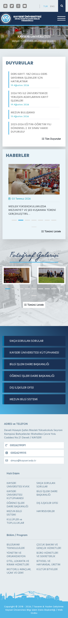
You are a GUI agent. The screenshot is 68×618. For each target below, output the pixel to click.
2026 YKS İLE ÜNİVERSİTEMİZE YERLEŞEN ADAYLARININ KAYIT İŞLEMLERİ (29, 98)
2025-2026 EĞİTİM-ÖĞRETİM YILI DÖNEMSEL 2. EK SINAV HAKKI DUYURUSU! (31, 130)
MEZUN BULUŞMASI (23, 114)
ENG (52, 6)
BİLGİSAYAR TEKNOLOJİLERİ (16, 546)
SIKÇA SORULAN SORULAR (26, 341)
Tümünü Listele (52, 231)
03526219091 (18, 445)
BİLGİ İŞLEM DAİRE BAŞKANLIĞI (29, 364)
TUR (45, 6)
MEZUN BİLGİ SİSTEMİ (24, 399)
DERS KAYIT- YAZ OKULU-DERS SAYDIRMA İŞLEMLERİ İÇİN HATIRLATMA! (29, 79)
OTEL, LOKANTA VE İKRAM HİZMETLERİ (18, 562)
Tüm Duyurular (52, 138)
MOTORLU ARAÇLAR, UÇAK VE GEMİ (19, 571)
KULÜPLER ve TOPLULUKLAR (15, 521)
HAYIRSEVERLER (45, 511)
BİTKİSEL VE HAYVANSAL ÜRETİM (48, 562)
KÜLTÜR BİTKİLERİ (47, 569)
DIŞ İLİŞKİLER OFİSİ (22, 388)
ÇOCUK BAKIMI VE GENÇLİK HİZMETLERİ (48, 546)
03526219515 (18, 452)
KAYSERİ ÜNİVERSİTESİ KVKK (18, 484)
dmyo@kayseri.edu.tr (23, 460)
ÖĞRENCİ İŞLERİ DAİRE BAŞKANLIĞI (32, 376)
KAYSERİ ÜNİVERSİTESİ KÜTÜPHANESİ (34, 352)
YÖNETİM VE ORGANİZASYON (16, 554)
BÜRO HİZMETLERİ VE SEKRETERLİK (47, 554)
